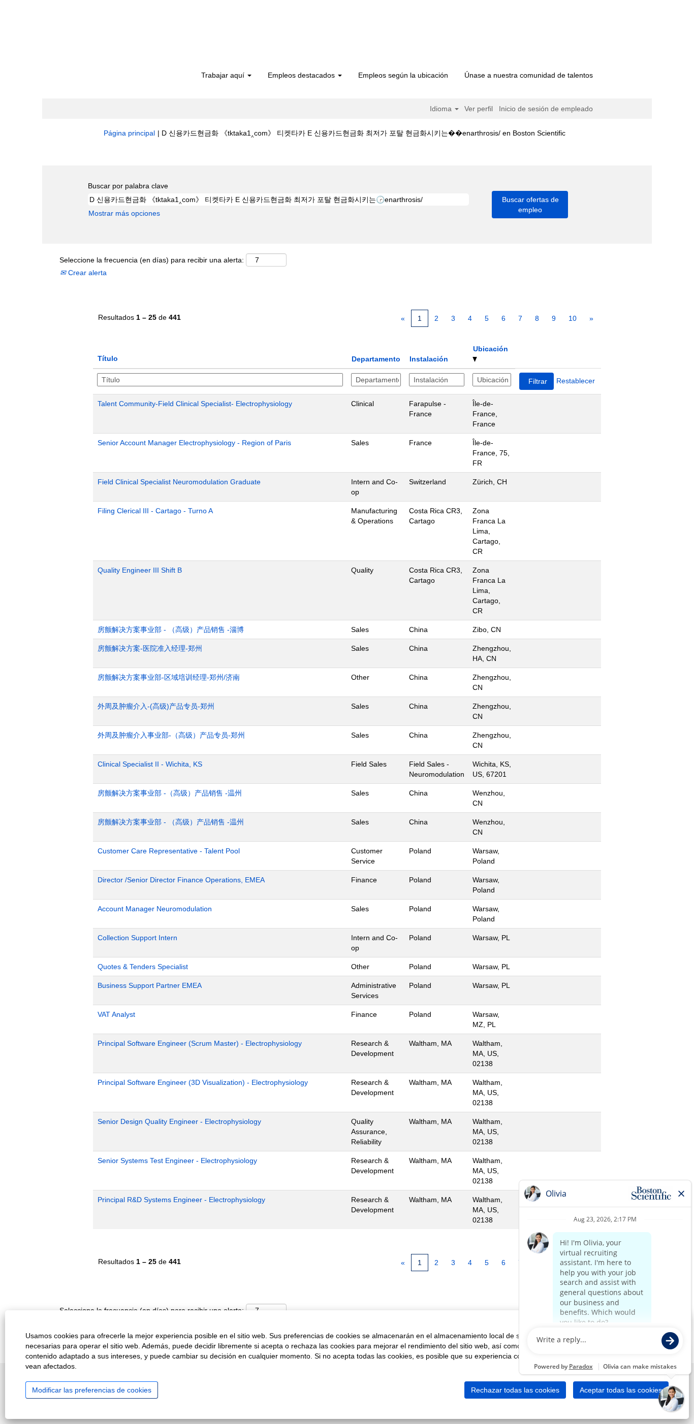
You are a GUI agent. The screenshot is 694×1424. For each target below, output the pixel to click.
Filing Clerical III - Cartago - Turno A (155, 511)
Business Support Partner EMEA (150, 985)
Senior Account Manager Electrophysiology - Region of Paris (194, 443)
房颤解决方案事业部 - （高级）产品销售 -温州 (171, 822)
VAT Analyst (116, 1014)
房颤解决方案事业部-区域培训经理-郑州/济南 (169, 677)
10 (573, 318)
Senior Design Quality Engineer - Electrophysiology (179, 1121)
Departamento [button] (376, 359)
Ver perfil (478, 109)
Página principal (129, 133)
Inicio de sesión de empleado (546, 109)
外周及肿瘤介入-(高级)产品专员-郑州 (156, 706)
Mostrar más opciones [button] (124, 213)
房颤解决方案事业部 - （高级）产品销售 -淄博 (171, 629)
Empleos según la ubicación (403, 75)
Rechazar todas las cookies (515, 1390)
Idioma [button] (442, 109)
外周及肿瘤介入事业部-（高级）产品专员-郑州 (171, 735)
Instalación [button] (428, 359)
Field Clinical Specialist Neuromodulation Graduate (179, 482)
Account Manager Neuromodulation (155, 909)
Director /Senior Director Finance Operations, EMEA (181, 880)
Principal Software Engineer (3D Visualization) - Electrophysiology (203, 1082)
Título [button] (108, 358)
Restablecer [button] (575, 381)
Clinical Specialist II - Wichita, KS (150, 764)
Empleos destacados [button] (302, 75)
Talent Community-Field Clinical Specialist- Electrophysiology (195, 404)
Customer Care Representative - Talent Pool (169, 851)
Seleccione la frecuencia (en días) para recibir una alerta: (151, 260)
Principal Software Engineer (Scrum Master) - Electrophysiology (200, 1043)
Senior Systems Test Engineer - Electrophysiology (177, 1160)
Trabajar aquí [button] (223, 75)
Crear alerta (86, 273)
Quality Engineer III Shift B (140, 570)
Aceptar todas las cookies (621, 1390)
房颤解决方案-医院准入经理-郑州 (150, 648)
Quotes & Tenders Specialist (143, 967)
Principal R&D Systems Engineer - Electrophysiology (181, 1200)
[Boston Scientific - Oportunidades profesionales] (162, 36)
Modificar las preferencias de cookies (91, 1390)
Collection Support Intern (137, 938)
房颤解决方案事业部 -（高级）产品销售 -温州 (170, 793)
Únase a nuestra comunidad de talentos (528, 75)
